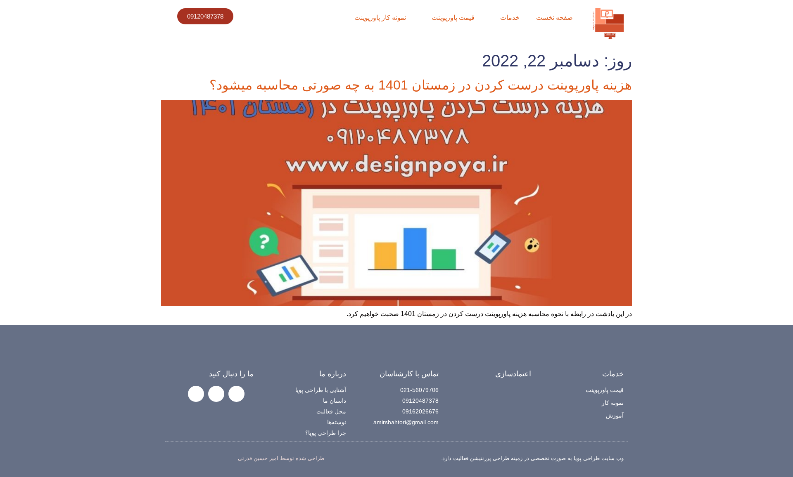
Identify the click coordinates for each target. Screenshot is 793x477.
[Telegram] (216, 394)
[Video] (196, 394)
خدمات (510, 17)
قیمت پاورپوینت (453, 17)
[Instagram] (236, 394)
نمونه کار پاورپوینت (380, 17)
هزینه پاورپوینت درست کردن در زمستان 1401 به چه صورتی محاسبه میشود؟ (420, 85)
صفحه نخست (554, 17)
